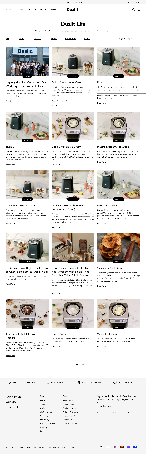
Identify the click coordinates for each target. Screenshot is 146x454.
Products (9, 9)
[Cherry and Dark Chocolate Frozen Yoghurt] (27, 328)
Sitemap (71, 447)
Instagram (123, 413)
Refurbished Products (48, 423)
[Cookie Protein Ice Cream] (73, 139)
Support (54, 9)
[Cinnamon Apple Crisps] (118, 260)
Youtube (115, 413)
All (7, 39)
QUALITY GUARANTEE (91, 382)
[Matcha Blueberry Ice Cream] (118, 137)
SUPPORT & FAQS (126, 382)
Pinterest (130, 413)
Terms (28, 447)
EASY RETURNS (58, 382)
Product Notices (69, 408)
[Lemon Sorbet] (73, 323)
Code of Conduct (53, 447)
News (21, 39)
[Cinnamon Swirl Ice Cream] (27, 197)
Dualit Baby (44, 419)
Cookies (41, 447)
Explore (43, 9)
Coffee (20, 9)
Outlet (129, 2)
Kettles (42, 400)
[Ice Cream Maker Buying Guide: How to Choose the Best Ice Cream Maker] (27, 259)
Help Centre (68, 400)
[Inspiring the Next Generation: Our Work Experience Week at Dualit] (27, 75)
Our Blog (11, 401)
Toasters (43, 404)
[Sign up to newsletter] (136, 405)
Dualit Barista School (71, 423)
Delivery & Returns (70, 412)
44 (77, 364)
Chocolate (31, 9)
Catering (43, 427)
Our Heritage (13, 396)
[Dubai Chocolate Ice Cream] (73, 77)
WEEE (64, 447)
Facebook (108, 413)
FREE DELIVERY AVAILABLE (24, 382)
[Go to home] (73, 9)
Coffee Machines (46, 412)
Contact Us (67, 419)
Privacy (20, 447)
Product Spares (69, 404)
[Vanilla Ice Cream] (118, 323)
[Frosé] (118, 75)
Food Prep (44, 415)
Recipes (87, 39)
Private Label (13, 407)
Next (82, 364)
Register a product (70, 415)
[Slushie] (27, 139)
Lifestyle (37, 39)
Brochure (43, 431)
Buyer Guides (70, 39)
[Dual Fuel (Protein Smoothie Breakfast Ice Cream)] (73, 199)
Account (137, 2)
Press (34, 447)
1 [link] (62, 364)
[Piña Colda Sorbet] (118, 197)
